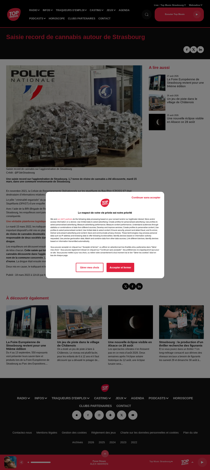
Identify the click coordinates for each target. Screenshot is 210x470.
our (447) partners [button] (64, 219)
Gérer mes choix (89, 267)
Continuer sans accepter (146, 197)
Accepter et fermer (120, 267)
